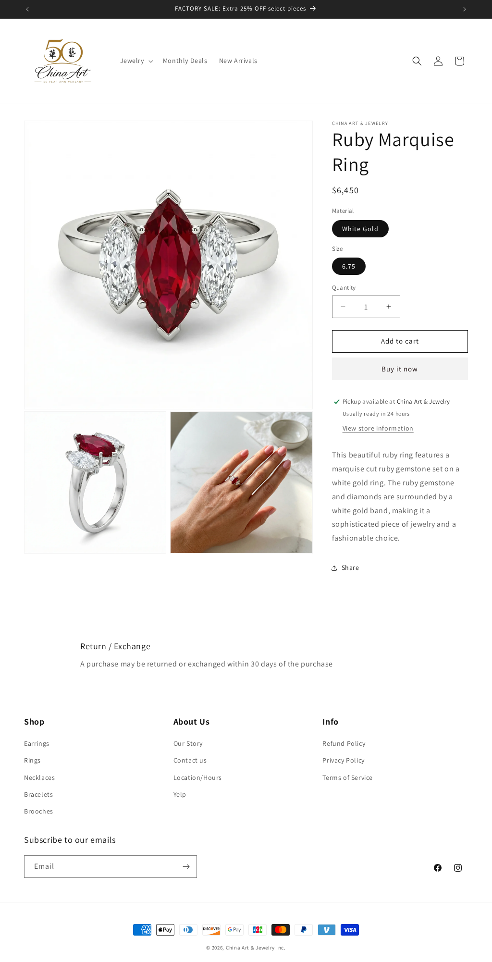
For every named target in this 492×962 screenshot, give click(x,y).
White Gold (360, 228)
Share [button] (350, 567)
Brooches (38, 811)
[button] (135, 60)
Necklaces (39, 777)
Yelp (179, 794)
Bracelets (38, 794)
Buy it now (399, 368)
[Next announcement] (464, 9)
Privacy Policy (343, 760)
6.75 (349, 266)
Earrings (36, 743)
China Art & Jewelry (250, 947)
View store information (378, 428)
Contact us (190, 760)
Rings (32, 760)
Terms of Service (347, 777)
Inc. (281, 947)
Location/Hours (197, 777)
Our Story (188, 743)
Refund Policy (343, 743)
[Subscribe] (186, 866)
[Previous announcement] (27, 9)
